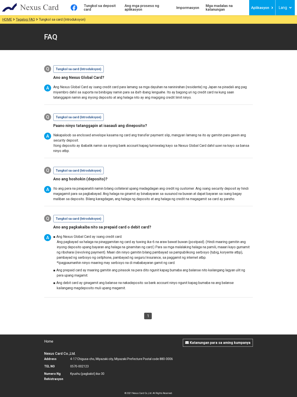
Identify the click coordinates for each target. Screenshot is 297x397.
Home (48, 341)
